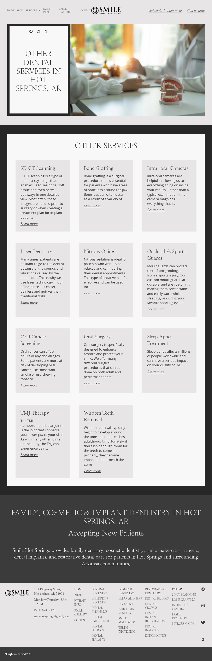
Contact (81, 620)
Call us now (195, 11)
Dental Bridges (157, 598)
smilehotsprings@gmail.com (52, 616)
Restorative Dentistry (154, 591)
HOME (78, 589)
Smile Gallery (80, 612)
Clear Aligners (130, 598)
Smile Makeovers (127, 620)
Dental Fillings (98, 628)
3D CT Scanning (184, 594)
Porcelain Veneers (126, 611)
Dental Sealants (99, 637)
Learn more (28, 224)
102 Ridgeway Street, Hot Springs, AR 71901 (49, 592)
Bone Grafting (183, 599)
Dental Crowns (151, 605)
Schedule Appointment (165, 11)
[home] (106, 10)
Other (177, 589)
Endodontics (155, 635)
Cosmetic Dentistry (126, 591)
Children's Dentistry (100, 600)
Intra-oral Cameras (181, 607)
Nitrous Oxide (183, 623)
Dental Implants (152, 628)
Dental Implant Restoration (155, 617)
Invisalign (126, 604)
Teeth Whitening (126, 629)
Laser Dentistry (180, 616)
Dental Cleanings (99, 609)
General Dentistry (99, 591)
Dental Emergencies (101, 619)
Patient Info (80, 602)
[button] (33, 10)
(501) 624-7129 (44, 610)
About (79, 595)
